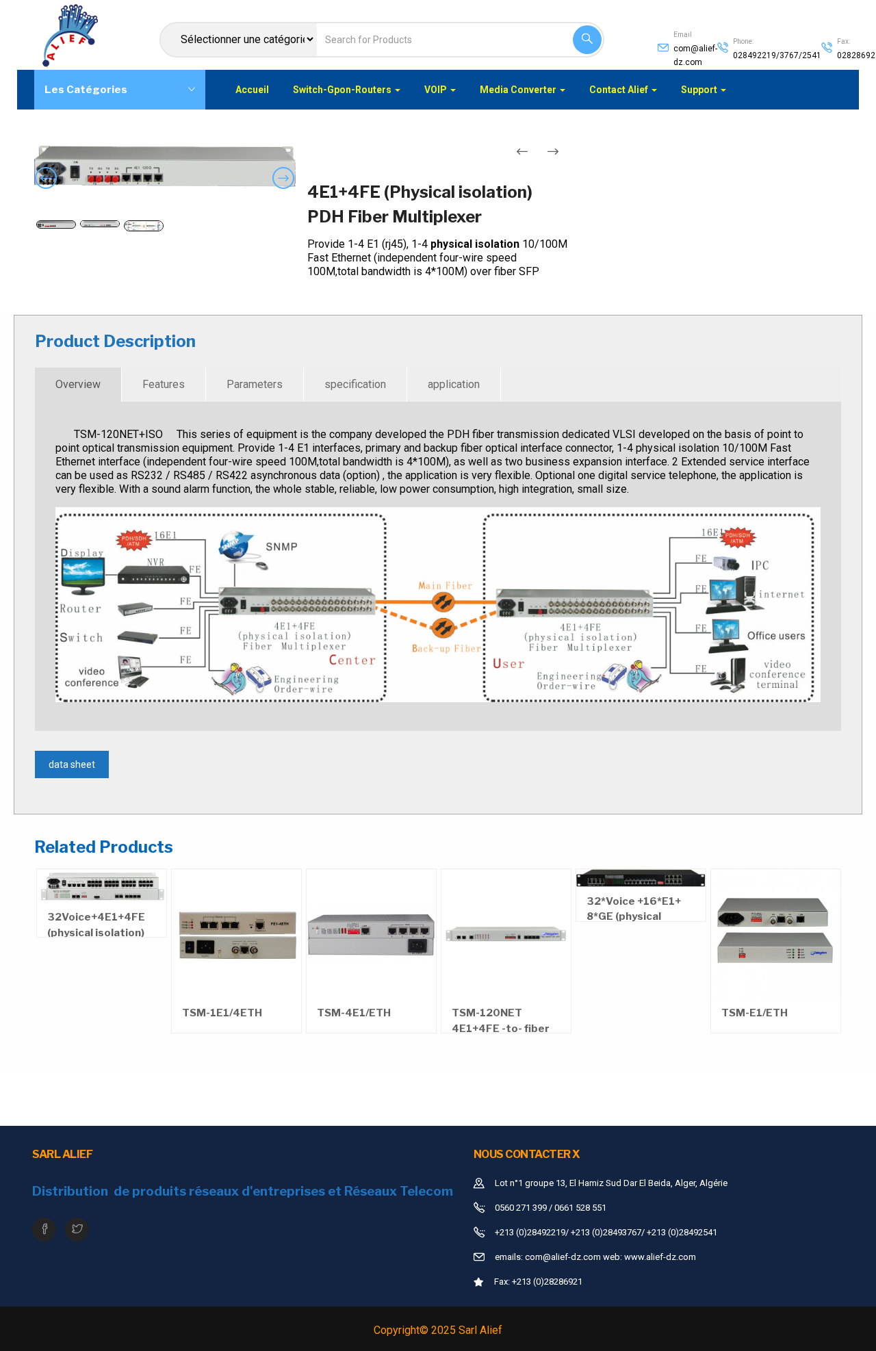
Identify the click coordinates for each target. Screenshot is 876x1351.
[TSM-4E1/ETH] (371, 934)
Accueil (252, 89)
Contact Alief (619, 89)
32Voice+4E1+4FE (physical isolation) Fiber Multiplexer (96, 932)
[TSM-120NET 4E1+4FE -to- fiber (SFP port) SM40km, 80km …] (506, 934)
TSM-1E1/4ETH (222, 1013)
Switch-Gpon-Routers (343, 89)
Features (163, 384)
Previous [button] (48, 188)
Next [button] (286, 188)
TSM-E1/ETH (754, 1013)
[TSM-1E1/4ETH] (236, 934)
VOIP (436, 89)
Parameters (255, 384)
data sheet (72, 764)
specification (355, 384)
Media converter (519, 89)
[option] (165, 168)
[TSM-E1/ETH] (775, 934)
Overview (78, 384)
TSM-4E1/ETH (354, 1013)
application (454, 384)
